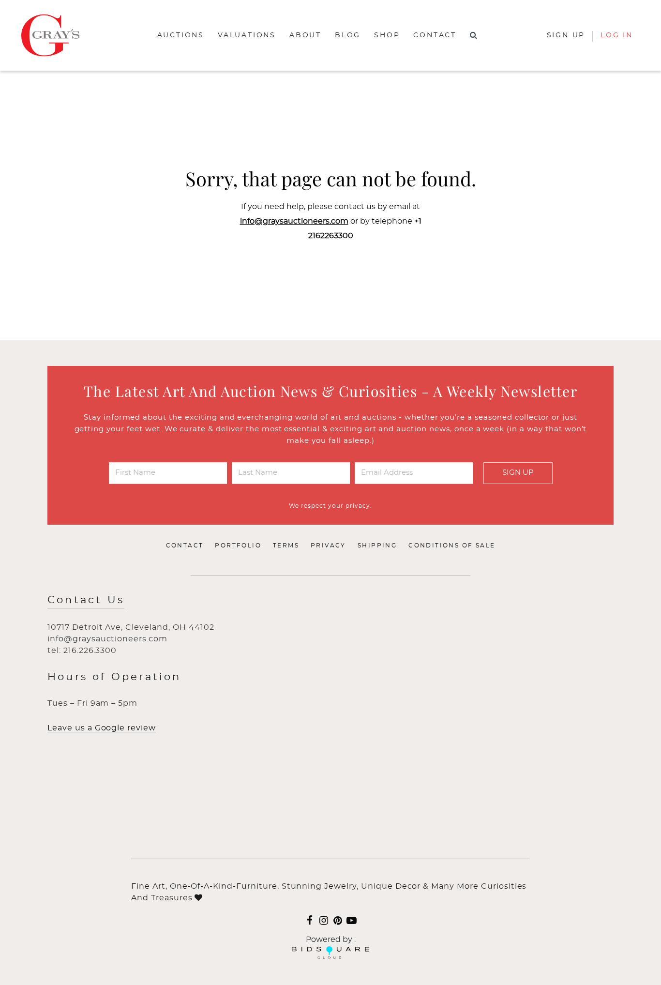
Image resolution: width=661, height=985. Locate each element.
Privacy (328, 545)
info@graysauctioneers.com (294, 221)
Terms (286, 545)
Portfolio (238, 545)
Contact (434, 35)
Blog (348, 35)
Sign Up (518, 472)
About (305, 35)
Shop (387, 35)
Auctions (180, 35)
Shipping (377, 545)
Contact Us (85, 600)
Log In (617, 35)
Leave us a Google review (101, 728)
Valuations (247, 35)
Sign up (566, 35)
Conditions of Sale (451, 545)
